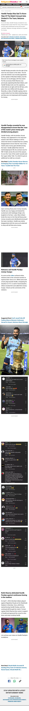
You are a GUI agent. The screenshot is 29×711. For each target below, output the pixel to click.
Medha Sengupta (6, 33)
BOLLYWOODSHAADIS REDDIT (8, 38)
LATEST (3, 4)
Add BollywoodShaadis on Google (13, 65)
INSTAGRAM (22, 37)
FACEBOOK (16, 37)
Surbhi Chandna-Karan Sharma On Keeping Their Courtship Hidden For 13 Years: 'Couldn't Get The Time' (14, 163)
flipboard (11, 698)
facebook (18, 698)
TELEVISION (24, 4)
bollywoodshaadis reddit (18, 699)
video (12, 275)
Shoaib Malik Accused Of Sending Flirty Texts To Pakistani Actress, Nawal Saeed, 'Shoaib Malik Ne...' (14, 667)
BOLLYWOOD (16, 4)
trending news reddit (14, 701)
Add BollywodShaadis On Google (11, 7)
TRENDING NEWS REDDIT (20, 38)
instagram (6, 699)
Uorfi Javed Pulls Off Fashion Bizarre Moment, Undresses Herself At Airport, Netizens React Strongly (14, 320)
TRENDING (9, 4)
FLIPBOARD (11, 37)
